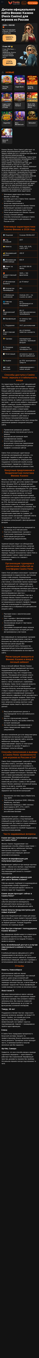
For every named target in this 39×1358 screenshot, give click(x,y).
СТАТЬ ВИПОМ (9, 62)
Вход (24, 3)
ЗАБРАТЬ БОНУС (9, 38)
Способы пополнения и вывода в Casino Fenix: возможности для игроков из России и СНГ (19, 219)
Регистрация (32, 3)
